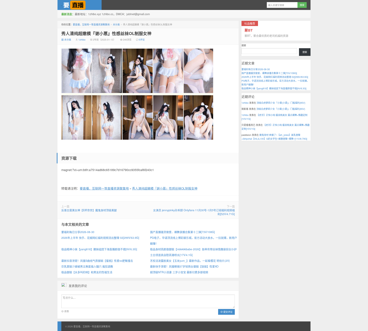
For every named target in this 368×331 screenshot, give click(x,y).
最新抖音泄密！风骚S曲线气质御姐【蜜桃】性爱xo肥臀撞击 (97, 261)
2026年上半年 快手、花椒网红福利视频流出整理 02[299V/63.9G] (100, 238)
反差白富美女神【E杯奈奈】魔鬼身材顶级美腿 (89, 210)
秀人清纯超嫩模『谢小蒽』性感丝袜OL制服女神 (106, 33)
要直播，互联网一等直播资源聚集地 (80, 5)
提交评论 (227, 311)
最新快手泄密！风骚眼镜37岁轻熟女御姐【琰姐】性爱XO (184, 266)
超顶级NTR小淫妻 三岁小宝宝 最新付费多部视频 (179, 272)
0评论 (142, 39)
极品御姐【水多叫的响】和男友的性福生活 (86, 272)
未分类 (116, 24)
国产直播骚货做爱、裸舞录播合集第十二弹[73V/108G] (182, 232)
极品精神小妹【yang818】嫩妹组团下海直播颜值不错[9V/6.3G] (99, 249)
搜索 (244, 45)
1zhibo (81, 39)
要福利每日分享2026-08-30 (77, 232)
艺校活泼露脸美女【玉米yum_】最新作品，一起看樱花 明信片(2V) (190, 261)
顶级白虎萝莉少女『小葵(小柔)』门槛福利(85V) (281, 102)
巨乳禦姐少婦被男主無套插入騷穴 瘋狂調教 (87, 266)
